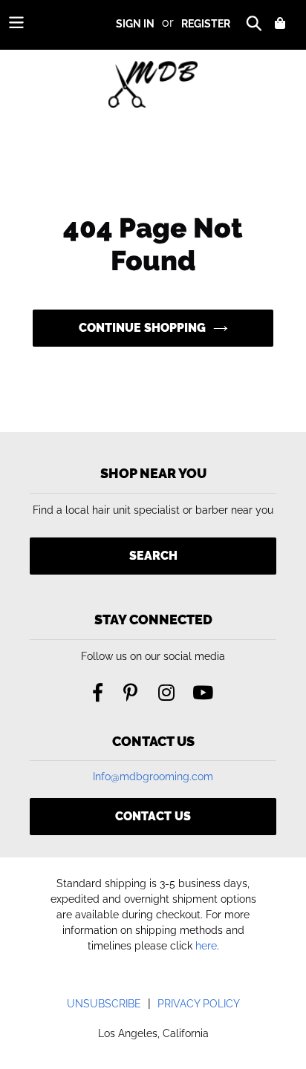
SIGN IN (135, 24)
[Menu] (16, 22)
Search (153, 556)
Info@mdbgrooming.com (153, 776)
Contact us (153, 816)
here (206, 946)
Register (205, 24)
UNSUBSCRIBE (104, 1004)
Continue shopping (142, 328)
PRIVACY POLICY (198, 1004)
